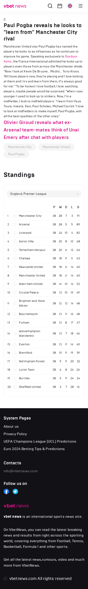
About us (11, 426)
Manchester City (20, 147)
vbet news (12, 516)
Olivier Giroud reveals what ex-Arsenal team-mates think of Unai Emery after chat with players (41, 129)
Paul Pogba (16, 154)
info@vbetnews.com (21, 471)
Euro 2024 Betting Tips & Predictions (34, 449)
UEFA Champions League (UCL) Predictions (40, 441)
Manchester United (56, 147)
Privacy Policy (15, 434)
